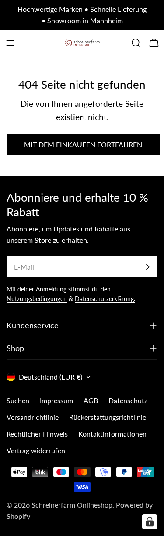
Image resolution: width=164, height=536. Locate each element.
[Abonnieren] (147, 267)
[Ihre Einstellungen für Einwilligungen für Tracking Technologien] (149, 521)
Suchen (18, 400)
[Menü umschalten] (10, 43)
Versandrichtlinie (33, 417)
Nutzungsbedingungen (37, 298)
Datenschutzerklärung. (105, 298)
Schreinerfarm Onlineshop (71, 505)
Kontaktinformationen (112, 434)
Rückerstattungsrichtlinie (107, 417)
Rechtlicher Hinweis (37, 434)
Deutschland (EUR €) (50, 377)
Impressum (56, 400)
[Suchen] (136, 43)
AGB (91, 400)
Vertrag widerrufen (36, 450)
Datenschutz (127, 400)
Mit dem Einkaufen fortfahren (83, 144)
